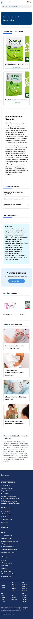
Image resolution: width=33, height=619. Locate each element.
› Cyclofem (4, 522)
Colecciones (10, 17)
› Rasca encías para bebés (9, 549)
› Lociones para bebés (7, 552)
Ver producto (16, 67)
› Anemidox (4, 527)
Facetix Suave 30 (7, 314)
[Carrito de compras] (31, 3)
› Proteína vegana (6, 563)
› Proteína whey (6, 571)
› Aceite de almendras (7, 574)
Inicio (4, 17)
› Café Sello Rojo (6, 576)
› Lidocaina (4, 525)
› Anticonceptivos (6, 519)
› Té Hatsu (4, 566)
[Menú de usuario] (2, 3)
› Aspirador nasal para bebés (9, 541)
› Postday (4, 517)
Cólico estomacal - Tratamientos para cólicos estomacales (14, 372)
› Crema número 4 (6, 536)
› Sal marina (4, 568)
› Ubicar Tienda (5, 485)
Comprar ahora (15, 281)
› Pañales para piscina (7, 546)
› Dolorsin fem (5, 511)
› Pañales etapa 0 (6, 538)
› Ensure (3, 560)
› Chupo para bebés (7, 544)
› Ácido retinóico (6, 514)
